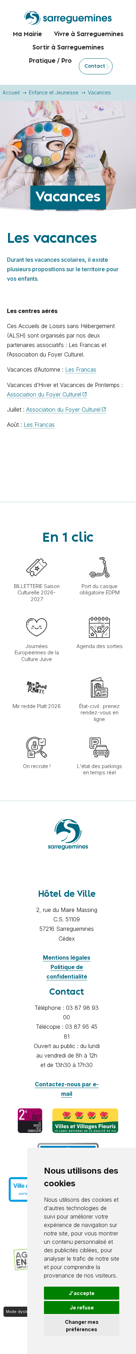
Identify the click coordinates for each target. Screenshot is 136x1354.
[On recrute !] (36, 733)
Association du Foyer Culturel (44, 394)
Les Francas (80, 369)
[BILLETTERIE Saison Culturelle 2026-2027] (36, 553)
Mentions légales (66, 957)
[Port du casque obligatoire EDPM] (99, 553)
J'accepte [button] (82, 1293)
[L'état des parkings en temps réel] (99, 733)
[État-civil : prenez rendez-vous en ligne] (99, 673)
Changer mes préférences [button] (82, 1325)
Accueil (11, 92)
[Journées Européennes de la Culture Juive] (36, 613)
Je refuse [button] (82, 1307)
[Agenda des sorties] (99, 613)
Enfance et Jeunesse (53, 92)
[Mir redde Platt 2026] (36, 673)
